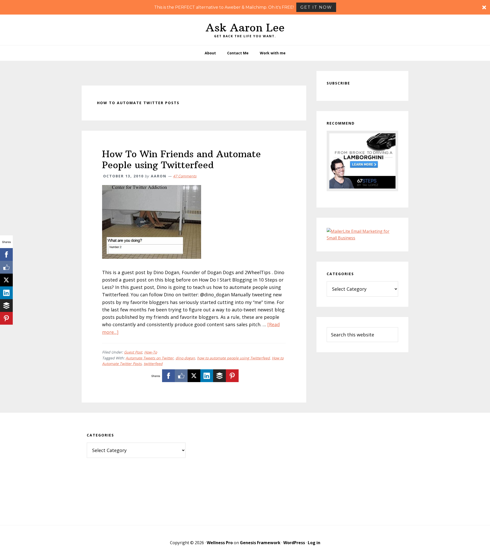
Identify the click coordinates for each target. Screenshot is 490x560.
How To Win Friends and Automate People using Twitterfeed (181, 159)
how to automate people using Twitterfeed (233, 358)
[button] (245, 7)
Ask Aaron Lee (245, 27)
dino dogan (185, 358)
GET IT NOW (316, 7)
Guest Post (133, 352)
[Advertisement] (245, 469)
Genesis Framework (260, 542)
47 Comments (185, 176)
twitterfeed (153, 363)
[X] (194, 375)
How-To (150, 352)
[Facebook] (168, 375)
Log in (314, 542)
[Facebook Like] (181, 375)
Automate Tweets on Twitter (150, 358)
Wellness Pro (220, 542)
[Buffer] (219, 375)
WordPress (294, 542)
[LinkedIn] (206, 375)
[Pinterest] (232, 375)
